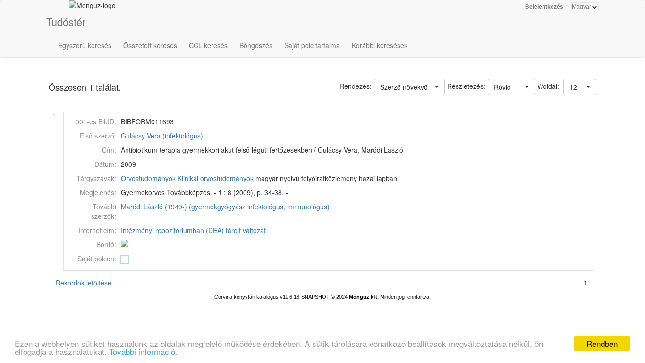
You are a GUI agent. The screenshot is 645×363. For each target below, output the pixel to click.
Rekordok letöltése (83, 282)
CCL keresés (208, 45)
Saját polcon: (96, 258)
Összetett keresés (150, 45)
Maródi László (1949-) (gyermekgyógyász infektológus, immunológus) (225, 206)
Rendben (602, 343)
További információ (142, 351)
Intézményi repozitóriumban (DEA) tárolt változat (193, 230)
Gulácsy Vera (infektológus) (162, 135)
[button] (579, 87)
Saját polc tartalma (312, 45)
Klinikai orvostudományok (216, 178)
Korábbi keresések (379, 45)
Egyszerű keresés (84, 45)
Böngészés (255, 45)
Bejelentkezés (544, 6)
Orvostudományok (148, 178)
